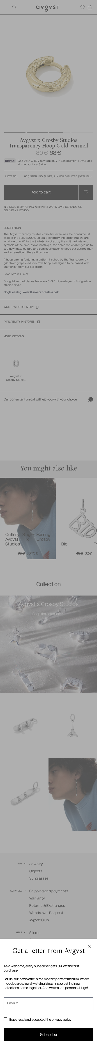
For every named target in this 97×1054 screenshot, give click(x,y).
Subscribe (48, 1035)
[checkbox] (5, 1019)
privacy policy (61, 1019)
